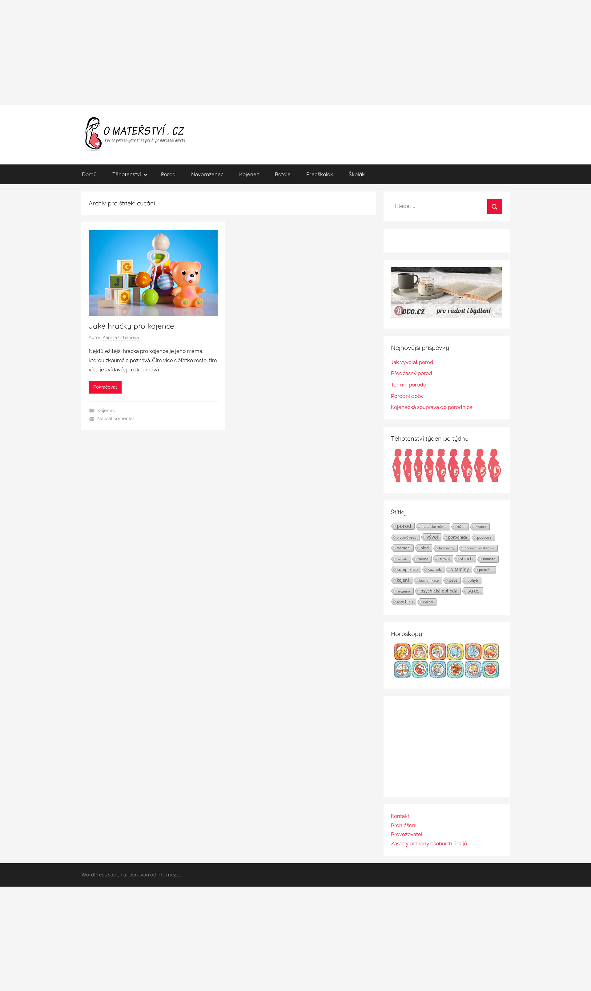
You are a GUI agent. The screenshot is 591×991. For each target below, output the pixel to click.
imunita (489, 558)
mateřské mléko (434, 526)
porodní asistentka (479, 548)
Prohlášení (403, 825)
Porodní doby (407, 396)
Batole (283, 174)
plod (424, 548)
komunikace (429, 580)
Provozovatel (407, 834)
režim (461, 526)
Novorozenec (207, 174)
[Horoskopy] (446, 676)
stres (474, 590)
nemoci (403, 548)
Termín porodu (408, 385)
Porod (168, 174)
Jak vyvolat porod (412, 362)
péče (453, 580)
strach (466, 558)
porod (404, 526)
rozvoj (444, 558)
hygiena (403, 591)
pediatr (402, 559)
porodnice (457, 537)
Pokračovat (105, 387)
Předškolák (319, 174)
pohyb (473, 580)
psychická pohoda (438, 591)
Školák (357, 174)
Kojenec (249, 174)
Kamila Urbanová (121, 337)
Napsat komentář (115, 418)
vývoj (432, 537)
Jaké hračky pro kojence (131, 325)
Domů (89, 174)
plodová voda (406, 537)
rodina (423, 558)
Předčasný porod (411, 373)
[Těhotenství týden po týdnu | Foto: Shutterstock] (446, 481)
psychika (405, 601)
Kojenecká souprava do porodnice (431, 407)
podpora (484, 537)
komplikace (407, 569)
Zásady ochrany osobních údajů (429, 843)
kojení (403, 580)
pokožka (485, 569)
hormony (446, 548)
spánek (434, 569)
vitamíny (460, 569)
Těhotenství (126, 174)
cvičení (428, 602)
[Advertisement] (295, 52)
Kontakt (400, 816)
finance (481, 526)
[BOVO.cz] (446, 316)
